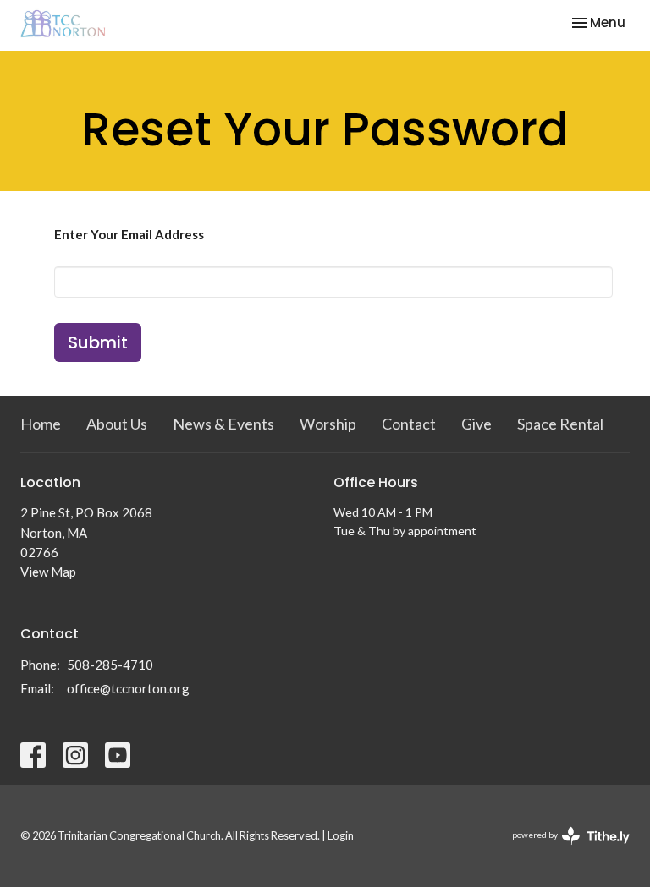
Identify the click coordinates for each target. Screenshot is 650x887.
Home (40, 423)
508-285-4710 (110, 664)
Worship (328, 423)
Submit (98, 342)
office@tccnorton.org (128, 688)
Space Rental (560, 423)
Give (476, 423)
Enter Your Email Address (129, 234)
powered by (562, 849)
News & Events (223, 423)
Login (341, 835)
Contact (409, 423)
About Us (116, 423)
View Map (48, 571)
